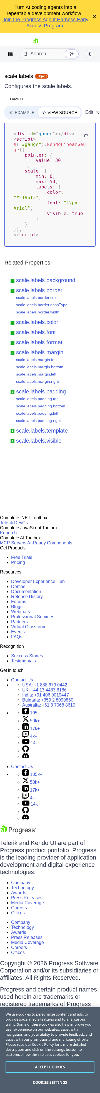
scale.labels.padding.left (37, 413)
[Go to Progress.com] (18, 832)
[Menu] (11, 54)
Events (18, 631)
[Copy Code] (86, 135)
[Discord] (25, 757)
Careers (19, 907)
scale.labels (18, 76)
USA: (44, 685)
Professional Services (32, 616)
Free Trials (21, 557)
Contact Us (22, 679)
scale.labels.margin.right (37, 381)
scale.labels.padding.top (37, 398)
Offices (18, 912)
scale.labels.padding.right (38, 420)
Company (20, 882)
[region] (50, 1050)
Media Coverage (27, 902)
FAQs (16, 636)
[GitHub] (25, 750)
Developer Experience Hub (38, 581)
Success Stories (27, 655)
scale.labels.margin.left (36, 374)
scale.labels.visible (38, 441)
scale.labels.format (39, 342)
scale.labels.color (37, 322)
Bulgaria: (47, 700)
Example (17, 99)
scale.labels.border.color (37, 297)
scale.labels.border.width (37, 312)
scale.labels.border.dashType (42, 305)
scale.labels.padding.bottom (40, 406)
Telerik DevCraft (16, 522)
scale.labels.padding (41, 391)
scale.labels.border (39, 290)
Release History (27, 596)
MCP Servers (13, 542)
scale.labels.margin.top (36, 359)
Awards (18, 892)
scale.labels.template (42, 431)
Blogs (16, 606)
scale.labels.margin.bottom (39, 367)
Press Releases (26, 897)
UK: (44, 690)
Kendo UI (9, 532)
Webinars (20, 611)
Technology (22, 887)
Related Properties (27, 262)
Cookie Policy (43, 1044)
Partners (19, 621)
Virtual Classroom (28, 626)
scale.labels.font (36, 332)
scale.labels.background (45, 280)
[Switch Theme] (90, 53)
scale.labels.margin (39, 352)
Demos (18, 586)
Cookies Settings (50, 1082)
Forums (18, 601)
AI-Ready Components (49, 542)
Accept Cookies (50, 1067)
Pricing (18, 562)
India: (45, 695)
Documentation (26, 591)
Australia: (48, 705)
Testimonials (23, 660)
